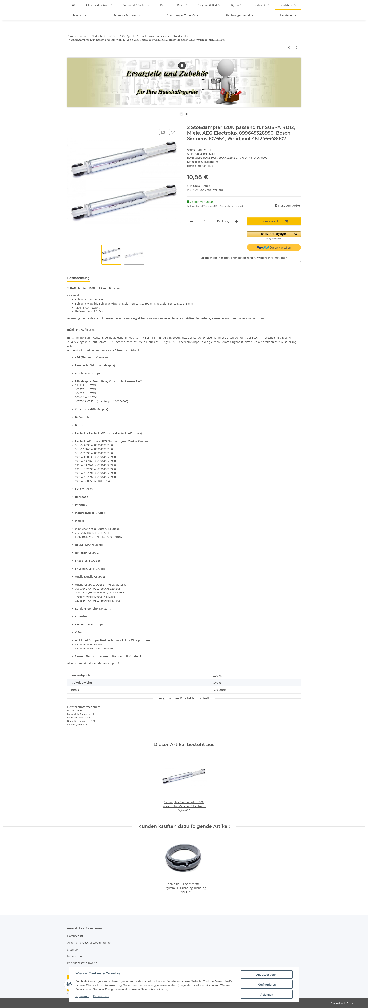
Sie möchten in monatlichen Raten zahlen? (244, 257)
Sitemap (72, 949)
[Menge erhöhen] (236, 221)
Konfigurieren (267, 984)
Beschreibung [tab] (78, 278)
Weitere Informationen (272, 257)
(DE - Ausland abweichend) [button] (228, 206)
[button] (274, 235)
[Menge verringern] (191, 221)
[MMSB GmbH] (73, 5)
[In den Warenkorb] (70, 123)
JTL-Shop (348, 1003)
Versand (218, 190)
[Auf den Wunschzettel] (173, 132)
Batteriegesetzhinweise (82, 963)
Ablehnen (266, 994)
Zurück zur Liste (79, 36)
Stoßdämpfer (209, 161)
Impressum (82, 996)
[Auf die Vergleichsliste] (163, 132)
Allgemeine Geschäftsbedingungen (89, 942)
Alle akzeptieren (266, 974)
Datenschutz (101, 996)
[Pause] (182, 65)
